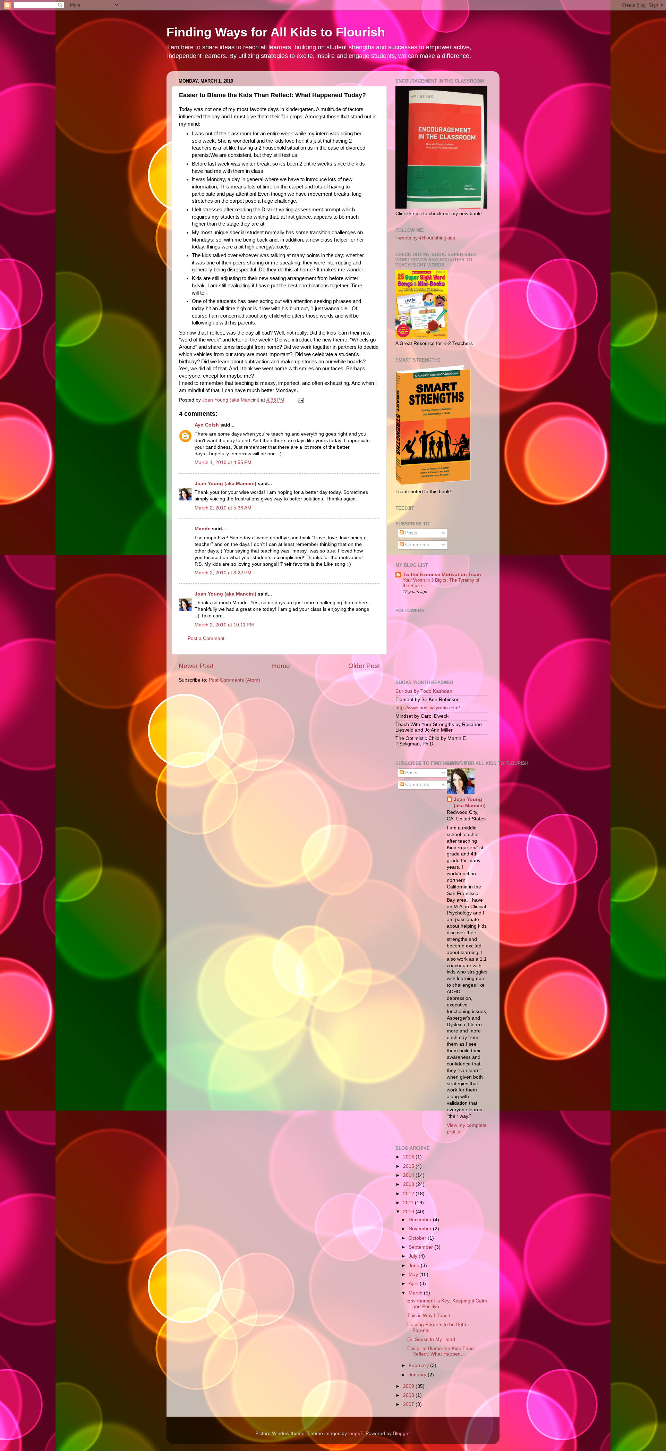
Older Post (364, 665)
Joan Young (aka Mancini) (225, 483)
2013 (409, 1184)
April (414, 1283)
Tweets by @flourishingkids (425, 238)
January (418, 1374)
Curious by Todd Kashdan (423, 691)
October (418, 1238)
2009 (409, 1386)
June (415, 1265)
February (419, 1365)
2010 (409, 1211)
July (414, 1256)
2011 (409, 1202)
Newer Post (196, 665)
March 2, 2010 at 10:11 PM (224, 624)
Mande (203, 528)
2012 (409, 1193)
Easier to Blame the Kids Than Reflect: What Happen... (440, 1351)
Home (281, 665)
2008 (409, 1395)
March (416, 1293)
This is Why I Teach (428, 1315)
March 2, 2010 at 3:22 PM (223, 572)
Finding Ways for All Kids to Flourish (275, 32)
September (421, 1247)
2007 (409, 1404)
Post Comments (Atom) (234, 680)
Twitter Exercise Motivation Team (442, 574)
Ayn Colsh (207, 425)
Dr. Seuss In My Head (431, 1339)
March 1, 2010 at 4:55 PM (223, 462)
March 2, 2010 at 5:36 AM (223, 508)
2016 (409, 1156)
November (421, 1228)
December (421, 1219)
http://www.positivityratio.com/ (427, 707)
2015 (409, 1166)
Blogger (401, 1433)
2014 (409, 1175)
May (414, 1274)
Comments (416, 544)
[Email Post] (300, 400)
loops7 (355, 1433)
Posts (410, 532)
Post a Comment (206, 638)
